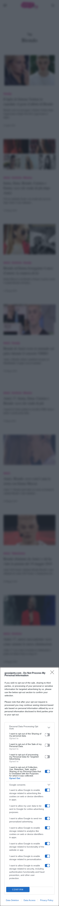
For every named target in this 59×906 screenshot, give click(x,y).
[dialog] (29, 786)
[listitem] (29, 727)
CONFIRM (17, 889)
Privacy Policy (46, 900)
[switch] (47, 734)
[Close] (53, 673)
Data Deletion (12, 900)
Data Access (29, 900)
